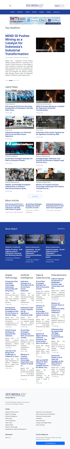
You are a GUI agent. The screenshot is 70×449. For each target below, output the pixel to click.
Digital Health (9, 425)
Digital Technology (10, 414)
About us (56, 12)
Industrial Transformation (43, 416)
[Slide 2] (10, 81)
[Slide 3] (14, 80)
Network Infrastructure (12, 412)
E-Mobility (39, 418)
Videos (49, 12)
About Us (7, 437)
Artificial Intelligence (11, 416)
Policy (28, 12)
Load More (35, 196)
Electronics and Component (44, 412)
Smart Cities (8, 423)
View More (61, 229)
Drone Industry (40, 420)
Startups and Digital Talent (43, 423)
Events (34, 12)
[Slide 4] (17, 81)
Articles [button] (19, 12)
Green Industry (40, 425)
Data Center (8, 418)
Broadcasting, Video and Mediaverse (15, 429)
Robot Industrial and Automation (45, 414)
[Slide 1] (7, 81)
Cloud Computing (10, 420)
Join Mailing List (51, 443)
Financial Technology (11, 427)
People (41, 12)
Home (13, 12)
